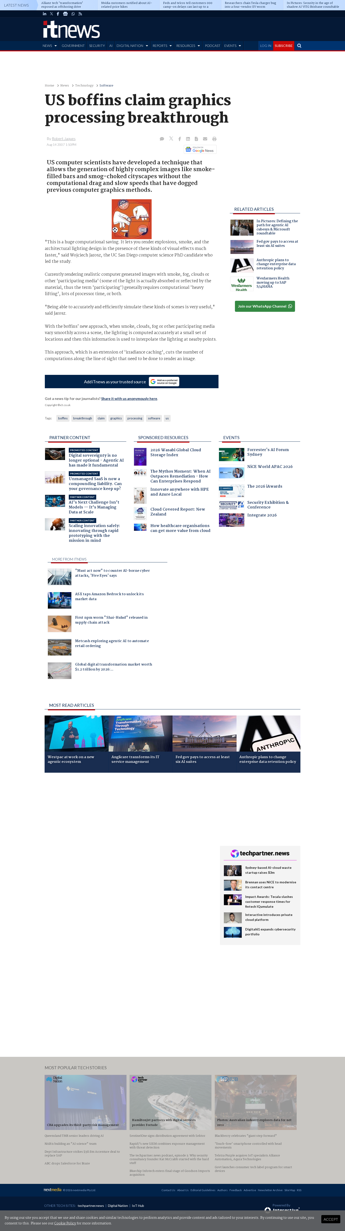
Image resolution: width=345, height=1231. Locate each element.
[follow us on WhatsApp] (73, 13)
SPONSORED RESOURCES (163, 437)
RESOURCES (185, 46)
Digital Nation (118, 1206)
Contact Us (168, 1190)
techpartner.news (91, 1206)
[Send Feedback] (197, 139)
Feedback (236, 1190)
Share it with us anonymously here (129, 398)
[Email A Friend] (205, 139)
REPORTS (160, 46)
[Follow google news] (199, 149)
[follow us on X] (51, 13)
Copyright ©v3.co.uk (57, 405)
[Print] (213, 139)
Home (49, 85)
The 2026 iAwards (264, 487)
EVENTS (230, 46)
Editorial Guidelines (203, 1190)
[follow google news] (65, 13)
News (64, 85)
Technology (84, 85)
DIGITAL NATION (130, 46)
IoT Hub (138, 1206)
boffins (63, 418)
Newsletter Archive (270, 1190)
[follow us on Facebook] (58, 13)
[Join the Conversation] (162, 139)
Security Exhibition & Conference (268, 506)
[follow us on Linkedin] (44, 13)
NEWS (47, 46)
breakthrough (82, 418)
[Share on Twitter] (171, 139)
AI (111, 46)
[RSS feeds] (80, 13)
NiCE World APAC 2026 (270, 467)
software (154, 418)
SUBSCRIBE (284, 46)
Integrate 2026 (262, 516)
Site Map (289, 1190)
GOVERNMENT (73, 46)
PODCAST (212, 46)
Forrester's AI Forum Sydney (268, 453)
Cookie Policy (65, 1223)
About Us (183, 1190)
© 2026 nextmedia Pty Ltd (79, 1190)
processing (134, 418)
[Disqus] (129, 838)
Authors (222, 1190)
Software (106, 85)
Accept (331, 1219)
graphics (116, 418)
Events (231, 437)
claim (101, 418)
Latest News (16, 5)
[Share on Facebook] (180, 139)
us (167, 418)
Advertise (250, 1190)
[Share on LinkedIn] (188, 139)
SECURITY (97, 46)
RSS (299, 1190)
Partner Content (69, 437)
